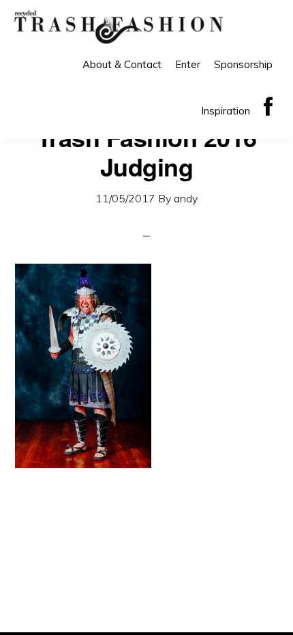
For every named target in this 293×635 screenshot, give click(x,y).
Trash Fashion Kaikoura (118, 27)
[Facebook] (268, 107)
